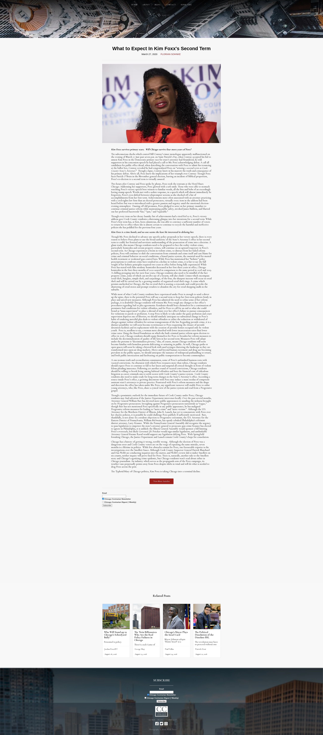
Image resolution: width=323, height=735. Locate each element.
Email (104, 493)
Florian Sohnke (171, 54)
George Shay (140, 649)
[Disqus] (161, 538)
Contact (171, 4)
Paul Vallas (169, 649)
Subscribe (186, 4)
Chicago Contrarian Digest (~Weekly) (120, 502)
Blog (160, 720)
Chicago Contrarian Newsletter (117, 499)
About (146, 4)
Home (134, 4)
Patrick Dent (200, 649)
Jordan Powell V (111, 649)
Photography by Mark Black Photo (162, 729)
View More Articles (161, 481)
